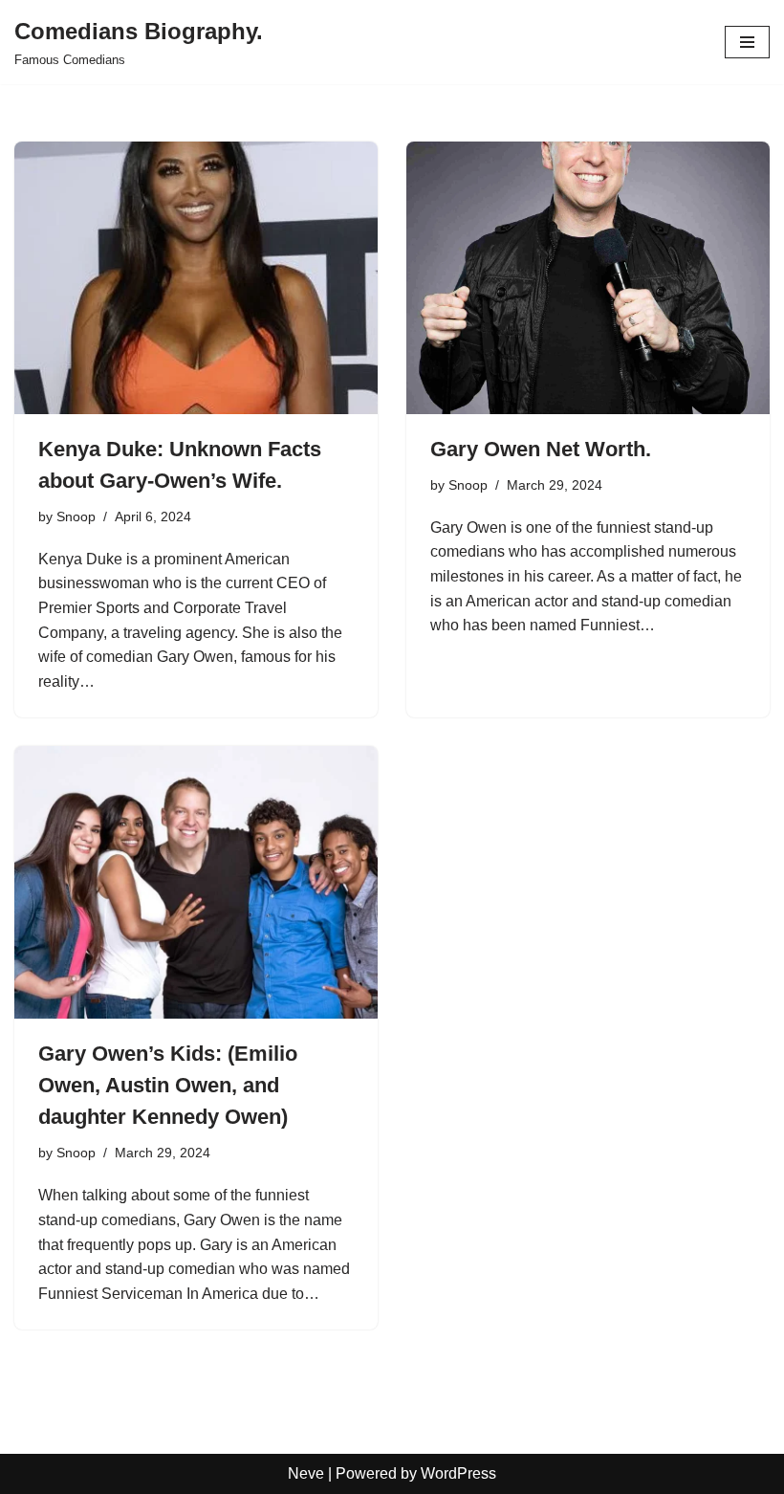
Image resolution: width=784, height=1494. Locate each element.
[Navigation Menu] (747, 42)
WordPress (458, 1473)
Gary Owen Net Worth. (540, 449)
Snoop (76, 516)
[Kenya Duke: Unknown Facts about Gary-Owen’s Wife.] (196, 278)
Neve (306, 1473)
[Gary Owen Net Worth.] (588, 278)
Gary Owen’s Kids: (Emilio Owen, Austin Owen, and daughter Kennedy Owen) (167, 1085)
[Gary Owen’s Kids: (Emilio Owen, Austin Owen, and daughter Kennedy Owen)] (196, 882)
